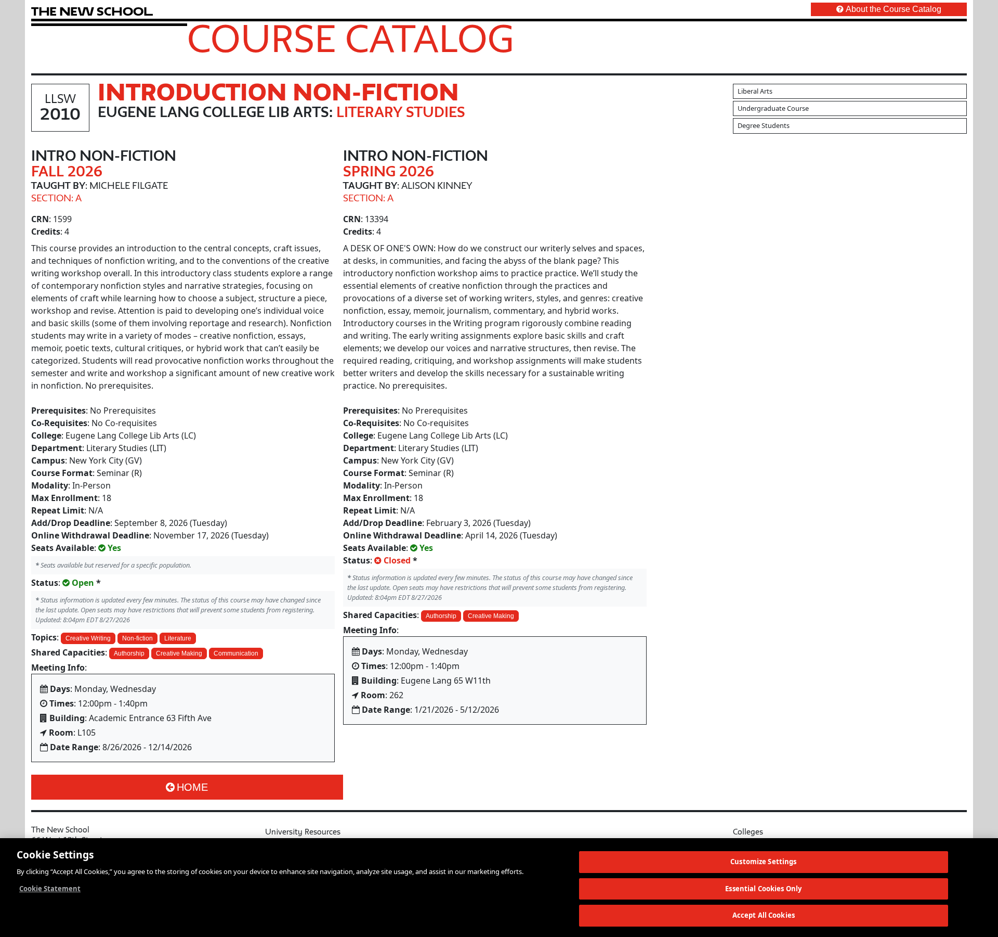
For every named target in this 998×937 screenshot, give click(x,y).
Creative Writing (88, 638)
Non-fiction (137, 638)
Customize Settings (763, 861)
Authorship (129, 653)
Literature (177, 638)
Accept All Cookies (763, 915)
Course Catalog (350, 38)
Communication (236, 653)
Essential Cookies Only (763, 888)
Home (192, 787)
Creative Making (179, 653)
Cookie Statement (50, 888)
